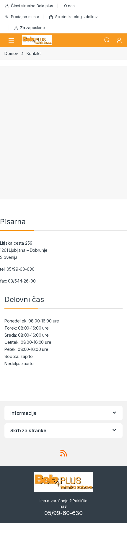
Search (107, 40)
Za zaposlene (32, 27)
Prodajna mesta (25, 16)
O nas (69, 5)
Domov (11, 53)
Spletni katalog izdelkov (76, 16)
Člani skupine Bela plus (32, 5)
